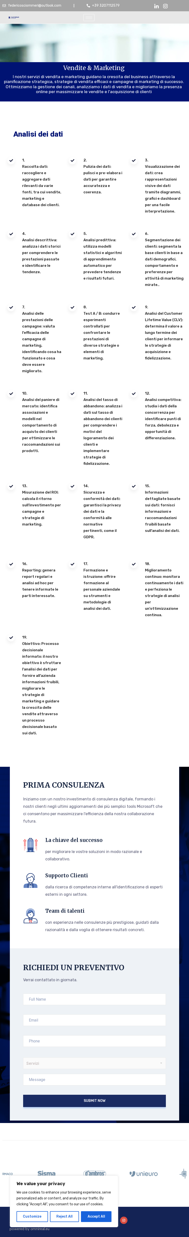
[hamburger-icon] (88, 17)
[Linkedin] (156, 5)
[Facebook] (165, 5)
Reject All (64, 1216)
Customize (32, 1216)
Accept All (96, 1216)
